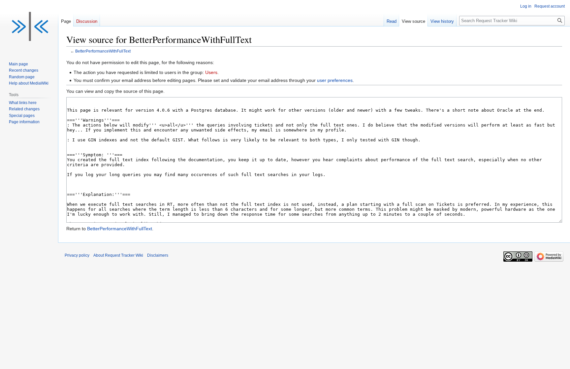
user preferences (335, 80)
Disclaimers (157, 255)
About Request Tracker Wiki (118, 255)
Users (211, 72)
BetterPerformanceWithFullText (103, 51)
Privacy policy (77, 255)
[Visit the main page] (29, 26)
